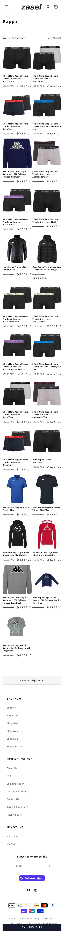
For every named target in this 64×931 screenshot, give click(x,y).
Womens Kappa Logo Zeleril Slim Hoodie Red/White (45, 553)
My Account (13, 836)
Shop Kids (12, 738)
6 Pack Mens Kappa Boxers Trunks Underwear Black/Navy (15, 126)
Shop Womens (15, 731)
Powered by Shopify (30, 918)
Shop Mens (13, 723)
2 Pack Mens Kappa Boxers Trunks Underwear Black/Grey (15, 414)
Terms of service (33, 923)
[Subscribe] (49, 866)
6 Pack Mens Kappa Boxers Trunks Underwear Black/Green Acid (15, 319)
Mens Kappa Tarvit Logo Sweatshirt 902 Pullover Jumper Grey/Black (14, 600)
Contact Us (13, 799)
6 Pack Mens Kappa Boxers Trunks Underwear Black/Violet (15, 222)
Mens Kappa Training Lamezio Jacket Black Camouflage (46, 268)
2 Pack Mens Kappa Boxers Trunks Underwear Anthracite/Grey (45, 414)
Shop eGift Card (15, 746)
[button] (7, 7)
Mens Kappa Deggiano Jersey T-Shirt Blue (17, 508)
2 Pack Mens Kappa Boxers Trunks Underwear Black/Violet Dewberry (15, 366)
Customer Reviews (17, 791)
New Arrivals (13, 715)
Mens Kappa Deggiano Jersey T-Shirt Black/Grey (46, 508)
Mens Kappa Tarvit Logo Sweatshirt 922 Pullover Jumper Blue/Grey (14, 174)
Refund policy (48, 918)
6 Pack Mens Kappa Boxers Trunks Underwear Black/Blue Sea (46, 126)
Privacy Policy (14, 814)
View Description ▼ (32, 680)
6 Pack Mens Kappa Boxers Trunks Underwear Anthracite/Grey (45, 174)
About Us (12, 768)
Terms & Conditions (17, 806)
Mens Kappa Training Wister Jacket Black (16, 268)
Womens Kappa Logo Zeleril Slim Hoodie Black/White (16, 553)
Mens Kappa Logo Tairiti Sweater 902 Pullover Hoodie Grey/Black (17, 648)
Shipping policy (50, 923)
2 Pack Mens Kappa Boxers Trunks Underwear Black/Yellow (45, 319)
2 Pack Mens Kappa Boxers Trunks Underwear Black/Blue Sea (46, 366)
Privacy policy (16, 923)
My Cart (11, 844)
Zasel (18, 918)
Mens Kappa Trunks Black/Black (41, 461)
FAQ (9, 776)
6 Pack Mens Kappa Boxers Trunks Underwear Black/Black (15, 78)
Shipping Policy (15, 783)
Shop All (11, 707)
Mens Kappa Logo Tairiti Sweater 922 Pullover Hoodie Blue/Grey (46, 600)
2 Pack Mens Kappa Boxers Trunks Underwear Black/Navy (15, 462)
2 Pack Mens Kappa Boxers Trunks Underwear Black (45, 220)
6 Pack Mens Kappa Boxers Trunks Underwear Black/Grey (45, 78)
